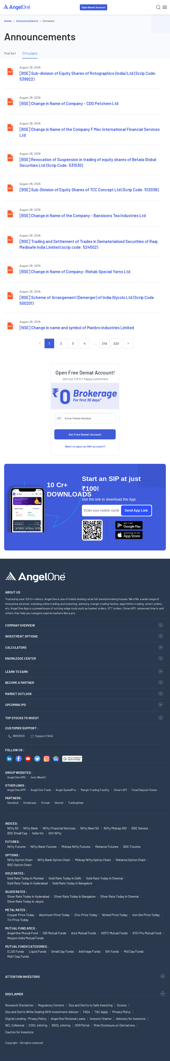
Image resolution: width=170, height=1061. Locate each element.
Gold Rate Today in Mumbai (25, 878)
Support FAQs (44, 736)
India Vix (38, 833)
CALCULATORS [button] (15, 647)
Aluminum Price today (54, 915)
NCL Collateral (14, 1025)
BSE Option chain (19, 865)
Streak (45, 802)
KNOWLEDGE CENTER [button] (20, 658)
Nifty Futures (16, 846)
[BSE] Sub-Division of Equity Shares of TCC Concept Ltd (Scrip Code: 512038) (89, 189)
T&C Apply (101, 1012)
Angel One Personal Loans (68, 1018)
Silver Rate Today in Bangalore (75, 896)
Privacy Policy (121, 1012)
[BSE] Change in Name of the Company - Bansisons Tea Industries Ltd (82, 215)
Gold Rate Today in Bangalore (72, 883)
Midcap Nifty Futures (75, 846)
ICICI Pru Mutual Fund (146, 933)
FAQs (86, 1012)
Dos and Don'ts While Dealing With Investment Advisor (42, 1012)
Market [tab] (10, 53)
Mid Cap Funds (134, 951)
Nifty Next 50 (89, 828)
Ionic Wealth (38, 777)
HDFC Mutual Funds (114, 933)
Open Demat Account (93, 7)
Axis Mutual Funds (83, 933)
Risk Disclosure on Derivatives (114, 1025)
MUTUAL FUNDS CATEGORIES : (27, 946)
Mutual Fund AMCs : (20, 928)
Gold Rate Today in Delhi (65, 878)
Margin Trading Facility (95, 790)
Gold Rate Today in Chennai (104, 878)
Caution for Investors (19, 1032)
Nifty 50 (12, 828)
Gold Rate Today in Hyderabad (27, 883)
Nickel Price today (115, 915)
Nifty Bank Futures (43, 846)
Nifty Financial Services (59, 828)
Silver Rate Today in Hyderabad (28, 896)
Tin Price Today (17, 920)
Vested (59, 802)
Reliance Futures (106, 846)
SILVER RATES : (16, 892)
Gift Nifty (55, 833)
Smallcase (29, 802)
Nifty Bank (30, 828)
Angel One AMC (16, 777)
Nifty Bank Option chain (53, 860)
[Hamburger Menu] (165, 7)
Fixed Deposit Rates (144, 790)
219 (104, 343)
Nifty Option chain (20, 860)
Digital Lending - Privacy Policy (25, 1018)
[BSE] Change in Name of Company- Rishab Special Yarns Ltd (74, 271)
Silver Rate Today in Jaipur (25, 901)
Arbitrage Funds (90, 951)
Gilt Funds (112, 951)
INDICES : (11, 823)
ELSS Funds (15, 951)
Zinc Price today (85, 915)
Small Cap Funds (62, 951)
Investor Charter (101, 1018)
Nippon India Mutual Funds (25, 938)
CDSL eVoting (38, 1025)
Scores (121, 1005)
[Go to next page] (128, 343)
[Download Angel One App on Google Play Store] (129, 525)
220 (116, 343)
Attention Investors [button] (22, 976)
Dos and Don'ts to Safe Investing (91, 1005)
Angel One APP (16, 790)
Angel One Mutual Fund (22, 933)
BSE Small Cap (17, 833)
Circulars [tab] (30, 53)
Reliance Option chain (131, 860)
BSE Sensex (139, 828)
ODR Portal (82, 1025)
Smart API (120, 790)
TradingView (75, 802)
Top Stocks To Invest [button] (22, 718)
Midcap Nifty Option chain (93, 860)
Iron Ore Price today (146, 915)
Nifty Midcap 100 (115, 828)
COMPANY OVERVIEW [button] (20, 625)
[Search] (158, 7)
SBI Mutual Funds (54, 933)
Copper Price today (20, 915)
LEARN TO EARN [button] (16, 671)
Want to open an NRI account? (85, 446)
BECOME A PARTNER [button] (19, 682)
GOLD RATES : (15, 873)
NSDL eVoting (61, 1025)
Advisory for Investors (131, 1018)
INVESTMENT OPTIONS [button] (21, 636)
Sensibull (12, 802)
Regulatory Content (51, 1005)
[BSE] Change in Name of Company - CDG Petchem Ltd (68, 103)
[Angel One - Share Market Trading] (17, 7)
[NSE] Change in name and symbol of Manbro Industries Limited (76, 327)
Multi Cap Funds (18, 956)
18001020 (19, 736)
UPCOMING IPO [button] (15, 705)
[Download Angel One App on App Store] (129, 535)
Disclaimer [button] (14, 994)
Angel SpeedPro (66, 790)
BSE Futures (132, 846)
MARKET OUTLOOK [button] (18, 694)
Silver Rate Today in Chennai (119, 896)
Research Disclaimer (19, 1005)
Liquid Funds (37, 951)
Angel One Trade (41, 790)
